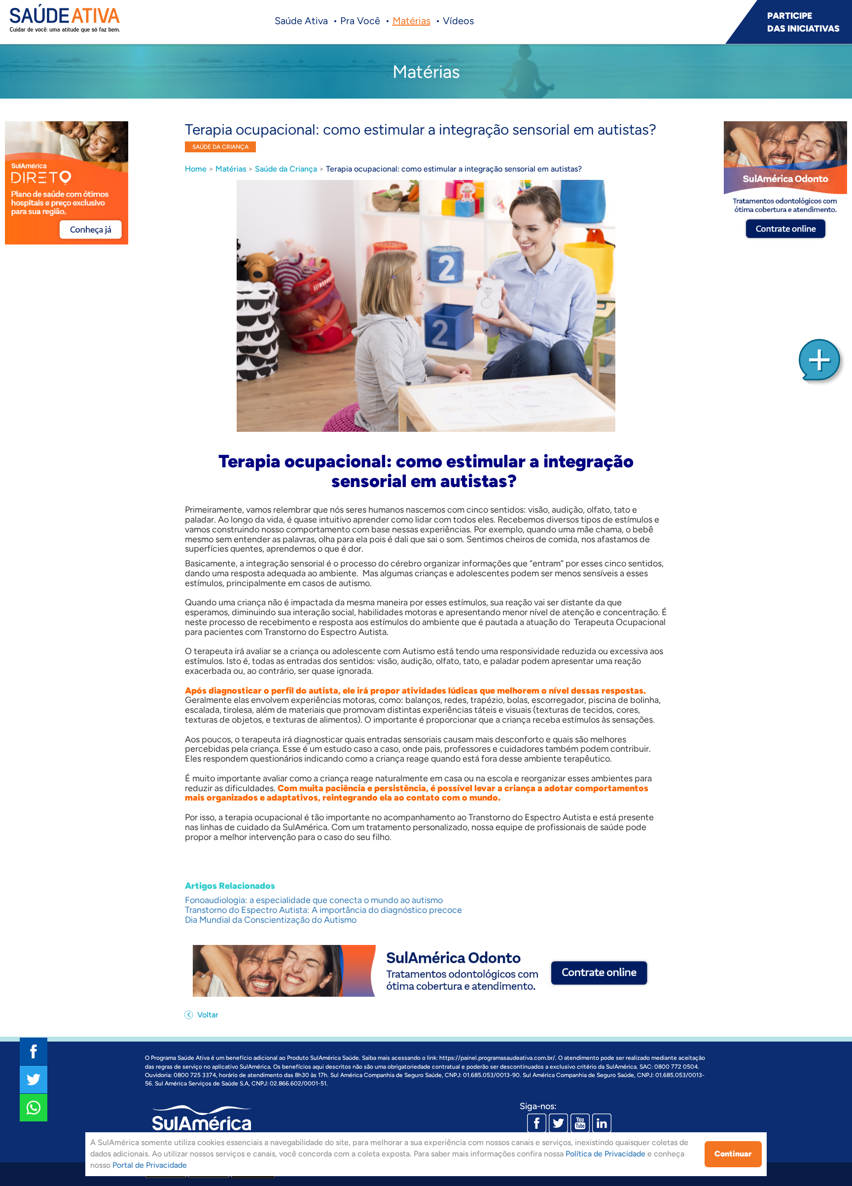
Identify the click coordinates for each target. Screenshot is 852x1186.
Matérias (411, 21)
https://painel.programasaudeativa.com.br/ (497, 1057)
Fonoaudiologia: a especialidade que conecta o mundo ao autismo (314, 900)
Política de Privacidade (605, 1153)
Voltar (206, 1014)
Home (196, 169)
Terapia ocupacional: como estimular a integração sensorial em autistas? (454, 169)
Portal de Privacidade (149, 1165)
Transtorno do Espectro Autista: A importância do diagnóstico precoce (323, 910)
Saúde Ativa (301, 21)
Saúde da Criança (286, 169)
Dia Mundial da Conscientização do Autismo (270, 919)
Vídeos (458, 21)
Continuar (733, 1153)
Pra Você (360, 21)
